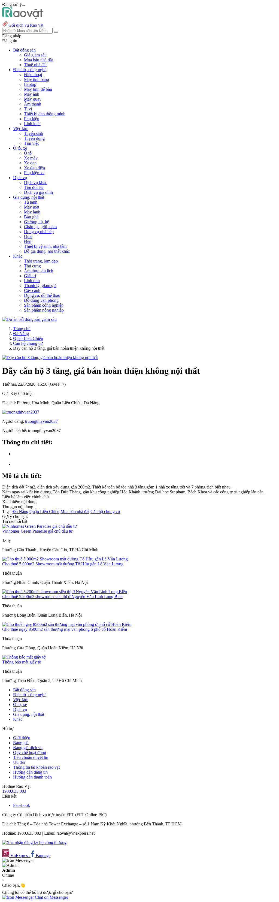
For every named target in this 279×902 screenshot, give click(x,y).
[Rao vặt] (22, 18)
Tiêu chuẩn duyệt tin (30, 757)
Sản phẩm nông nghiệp (44, 310)
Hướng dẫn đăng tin (30, 772)
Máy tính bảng (36, 79)
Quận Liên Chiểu (28, 338)
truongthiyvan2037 (41, 421)
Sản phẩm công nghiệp (43, 305)
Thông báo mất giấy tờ (21, 662)
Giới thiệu (21, 737)
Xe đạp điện (34, 167)
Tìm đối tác (34, 187)
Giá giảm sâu (35, 55)
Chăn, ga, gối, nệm (40, 226)
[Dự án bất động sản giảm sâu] (29, 319)
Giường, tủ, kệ (36, 221)
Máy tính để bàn (38, 89)
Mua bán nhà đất (38, 60)
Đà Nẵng (21, 333)
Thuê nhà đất (35, 64)
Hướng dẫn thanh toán (32, 777)
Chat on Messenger (51, 897)
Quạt (28, 236)
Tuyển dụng (34, 138)
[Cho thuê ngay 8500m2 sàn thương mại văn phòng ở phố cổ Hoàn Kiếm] (66, 624)
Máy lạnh (32, 212)
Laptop (30, 84)
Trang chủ (22, 328)
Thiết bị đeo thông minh (44, 113)
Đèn (27, 241)
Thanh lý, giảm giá (40, 285)
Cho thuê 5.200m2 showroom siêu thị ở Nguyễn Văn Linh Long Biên (62, 596)
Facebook (21, 805)
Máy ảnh (31, 94)
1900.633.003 (14, 791)
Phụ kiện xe (34, 172)
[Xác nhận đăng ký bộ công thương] (34, 842)
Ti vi (28, 109)
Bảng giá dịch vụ (28, 747)
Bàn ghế (31, 217)
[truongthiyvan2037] (20, 412)
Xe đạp (30, 163)
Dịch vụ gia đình (38, 192)
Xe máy (31, 158)
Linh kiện (32, 123)
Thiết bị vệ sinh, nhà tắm (45, 246)
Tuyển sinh (33, 133)
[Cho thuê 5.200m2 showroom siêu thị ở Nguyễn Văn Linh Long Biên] (64, 591)
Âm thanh (32, 104)
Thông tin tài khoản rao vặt (36, 767)
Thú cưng (32, 266)
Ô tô (28, 153)
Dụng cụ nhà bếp (39, 231)
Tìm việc (31, 143)
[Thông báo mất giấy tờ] (24, 657)
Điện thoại (33, 74)
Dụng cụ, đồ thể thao (42, 295)
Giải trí (30, 275)
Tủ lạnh (30, 202)
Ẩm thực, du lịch (38, 271)
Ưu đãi (19, 762)
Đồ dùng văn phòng (41, 300)
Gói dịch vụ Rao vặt (25, 25)
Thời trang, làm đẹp (41, 261)
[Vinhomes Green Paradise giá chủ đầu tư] (39, 526)
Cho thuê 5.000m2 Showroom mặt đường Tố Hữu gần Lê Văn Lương (62, 564)
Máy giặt (31, 207)
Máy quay (32, 99)
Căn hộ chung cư (28, 343)
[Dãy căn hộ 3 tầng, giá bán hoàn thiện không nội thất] (50, 357)
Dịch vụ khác (35, 182)
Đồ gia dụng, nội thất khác (47, 251)
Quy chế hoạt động (29, 752)
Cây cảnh (32, 290)
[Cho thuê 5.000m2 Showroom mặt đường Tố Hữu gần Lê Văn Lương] (65, 559)
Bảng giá (21, 742)
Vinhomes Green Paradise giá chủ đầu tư (37, 531)
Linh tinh (32, 280)
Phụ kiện (31, 118)
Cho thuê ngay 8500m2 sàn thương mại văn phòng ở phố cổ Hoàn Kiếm (64, 629)
